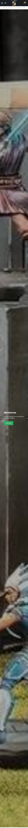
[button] (1, 418)
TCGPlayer (9, 423)
